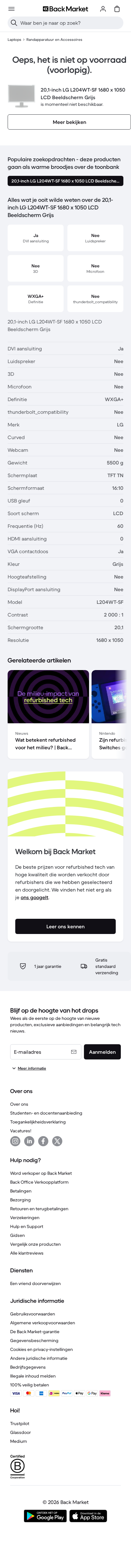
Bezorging (20, 1200)
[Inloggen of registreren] (103, 9)
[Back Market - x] (57, 1141)
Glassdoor (20, 1432)
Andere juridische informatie (38, 1358)
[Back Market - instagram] (15, 1141)
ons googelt (34, 897)
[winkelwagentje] (117, 9)
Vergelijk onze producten (35, 1244)
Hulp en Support (26, 1226)
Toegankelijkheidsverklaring (38, 1122)
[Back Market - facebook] (43, 1141)
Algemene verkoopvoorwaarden (42, 1323)
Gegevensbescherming (34, 1340)
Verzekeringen (24, 1217)
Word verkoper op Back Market (41, 1173)
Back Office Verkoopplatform (39, 1182)
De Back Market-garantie (34, 1331)
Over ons (19, 1104)
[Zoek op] (14, 23)
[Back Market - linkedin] (29, 1141)
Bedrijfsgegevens (28, 1367)
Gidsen (17, 1235)
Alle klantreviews (27, 1253)
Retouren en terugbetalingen (39, 1209)
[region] (65, 715)
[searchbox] (70, 22)
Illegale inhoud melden (33, 1376)
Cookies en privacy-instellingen (41, 1349)
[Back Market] (65, 8)
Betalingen (20, 1191)
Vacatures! (20, 1131)
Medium (18, 1441)
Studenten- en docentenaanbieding (46, 1113)
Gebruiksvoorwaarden (32, 1314)
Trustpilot (19, 1423)
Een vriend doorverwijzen (35, 1283)
